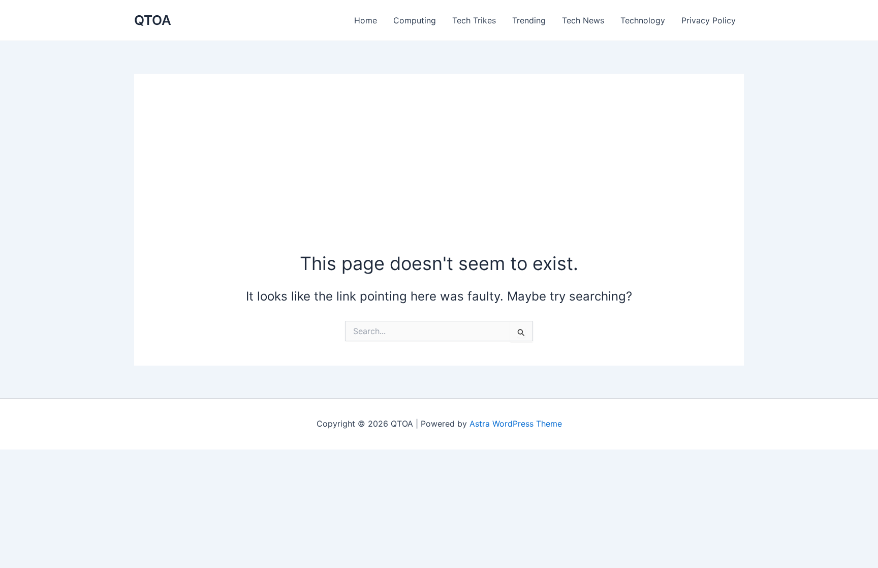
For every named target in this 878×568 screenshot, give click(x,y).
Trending (529, 20)
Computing (414, 20)
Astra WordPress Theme (515, 423)
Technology (642, 20)
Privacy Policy (708, 20)
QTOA (152, 20)
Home (365, 20)
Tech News (583, 20)
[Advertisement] (439, 174)
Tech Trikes (474, 20)
